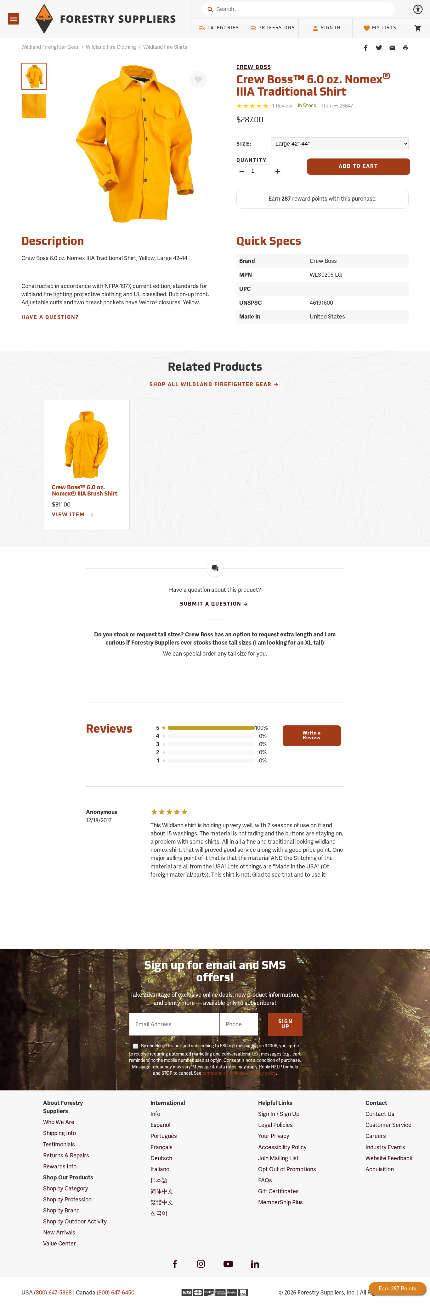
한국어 (158, 1213)
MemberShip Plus (280, 1202)
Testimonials (59, 1144)
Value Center (59, 1243)
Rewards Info (59, 1166)
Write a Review (312, 735)
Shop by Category (65, 1188)
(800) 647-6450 (115, 1292)
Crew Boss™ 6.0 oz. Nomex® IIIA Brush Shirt (85, 491)
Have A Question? (50, 317)
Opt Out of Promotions (287, 1169)
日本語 (158, 1180)
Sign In (331, 28)
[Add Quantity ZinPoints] (277, 171)
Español (160, 1124)
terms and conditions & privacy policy (239, 1073)
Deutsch (161, 1158)
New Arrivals (59, 1232)
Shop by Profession (67, 1199)
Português (163, 1135)
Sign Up (285, 1024)
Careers (375, 1135)
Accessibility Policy (282, 1147)
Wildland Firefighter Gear (50, 47)
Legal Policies (275, 1124)
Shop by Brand (61, 1210)
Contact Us (379, 1113)
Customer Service (388, 1124)
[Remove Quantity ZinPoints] (241, 171)
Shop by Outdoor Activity (75, 1221)
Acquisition (379, 1169)
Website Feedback (389, 1158)
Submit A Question (210, 604)
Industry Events (385, 1147)
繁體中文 (161, 1202)
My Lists (384, 28)
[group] (34, 76)
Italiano (159, 1169)
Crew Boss (253, 67)
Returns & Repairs (66, 1155)
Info (155, 1113)
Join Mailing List (278, 1158)
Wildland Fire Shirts (165, 47)
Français (161, 1147)
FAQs (265, 1180)
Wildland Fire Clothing (111, 47)
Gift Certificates (278, 1191)
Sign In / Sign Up (278, 1113)
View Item (69, 515)
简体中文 (161, 1191)
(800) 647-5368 (53, 1292)
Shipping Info (59, 1133)
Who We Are (58, 1122)
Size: (244, 144)
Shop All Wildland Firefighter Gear (211, 384)
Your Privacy (273, 1135)
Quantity (251, 160)
